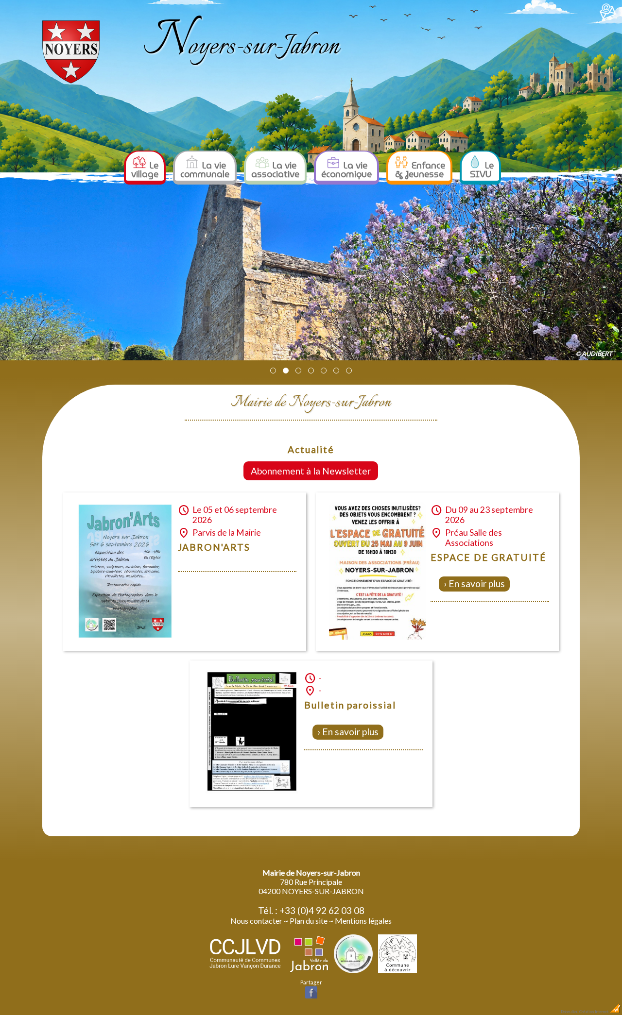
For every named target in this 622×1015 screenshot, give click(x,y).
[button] (273, 370)
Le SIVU (482, 169)
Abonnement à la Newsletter (311, 470)
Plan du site (309, 920)
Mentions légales (363, 920)
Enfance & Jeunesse (420, 169)
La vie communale (204, 169)
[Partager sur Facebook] (311, 997)
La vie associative (275, 169)
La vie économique (346, 169)
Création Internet (594, 1011)
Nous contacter (256, 920)
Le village (144, 169)
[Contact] (608, 17)
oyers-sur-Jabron (241, 47)
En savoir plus (477, 583)
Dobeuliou (569, 1011)
